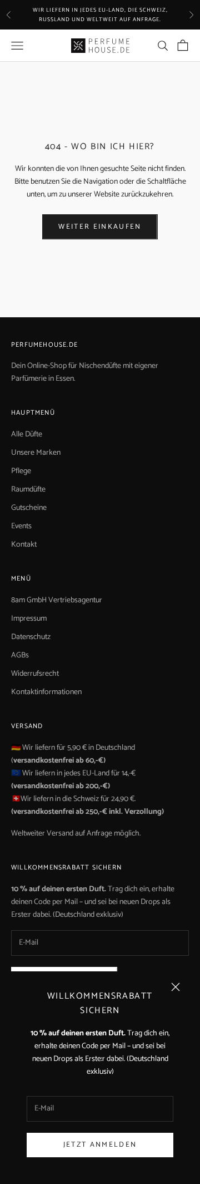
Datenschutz (31, 637)
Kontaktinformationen (46, 692)
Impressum (29, 618)
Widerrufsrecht (35, 673)
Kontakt (24, 544)
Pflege (21, 471)
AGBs (20, 655)
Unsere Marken (36, 452)
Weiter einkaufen (99, 227)
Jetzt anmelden (100, 1145)
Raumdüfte (28, 489)
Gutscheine (29, 508)
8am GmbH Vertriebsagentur (56, 600)
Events (21, 526)
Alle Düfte (26, 434)
